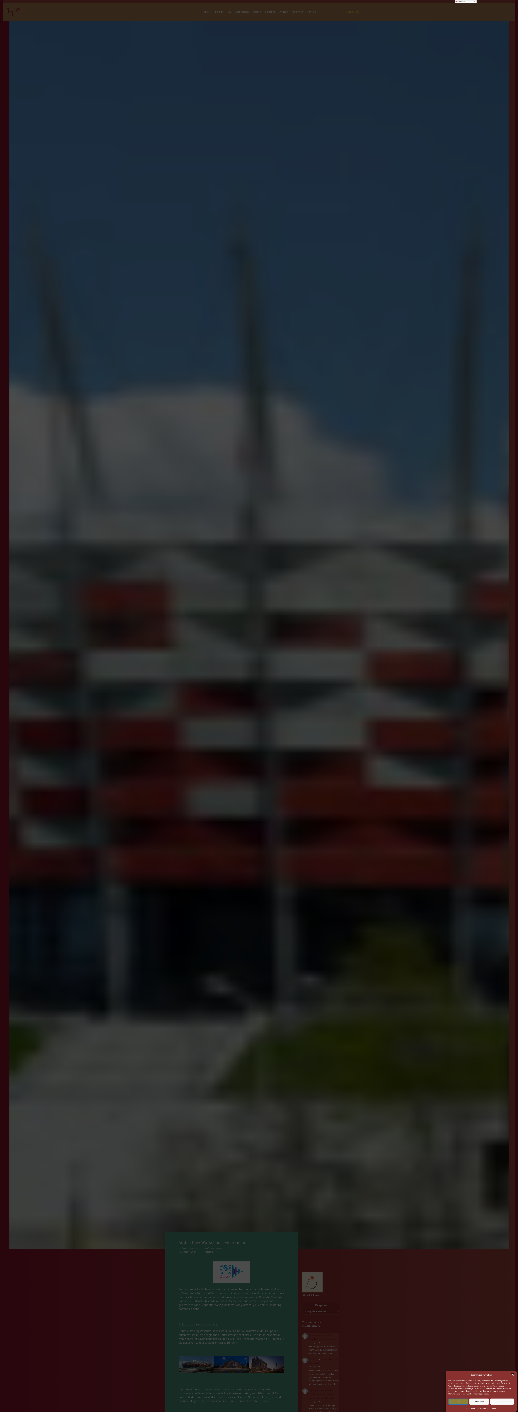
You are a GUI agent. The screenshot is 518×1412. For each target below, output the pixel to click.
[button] (512, 1374)
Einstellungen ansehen (502, 1401)
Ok (458, 1401)
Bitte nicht (479, 1401)
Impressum (470, 1408)
